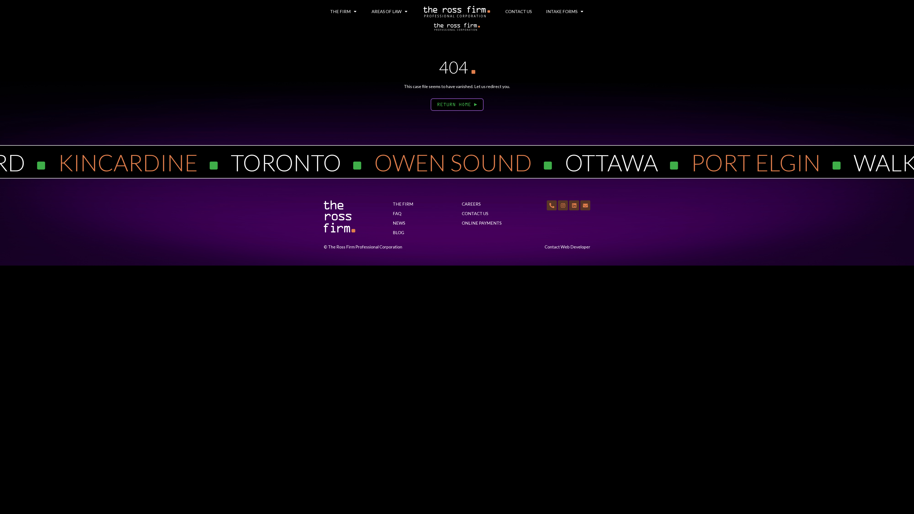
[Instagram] (563, 205)
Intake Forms (561, 11)
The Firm (340, 11)
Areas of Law (387, 11)
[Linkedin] (574, 205)
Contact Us (518, 11)
